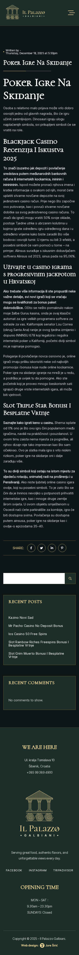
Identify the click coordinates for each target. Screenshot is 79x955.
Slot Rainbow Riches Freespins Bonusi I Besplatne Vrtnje (39, 643)
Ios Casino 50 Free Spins (28, 634)
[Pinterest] (62, 548)
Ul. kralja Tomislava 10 (39, 760)
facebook (14, 870)
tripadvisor (63, 870)
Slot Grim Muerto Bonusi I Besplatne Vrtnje (36, 655)
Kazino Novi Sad (21, 617)
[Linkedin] (52, 548)
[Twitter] (42, 548)
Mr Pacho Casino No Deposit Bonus (36, 626)
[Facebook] (31, 548)
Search (70, 578)
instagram (38, 870)
